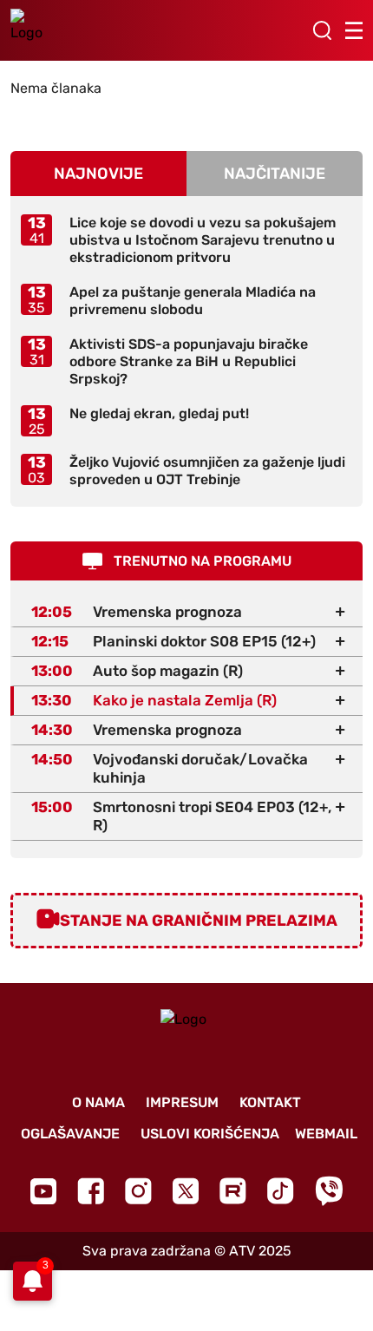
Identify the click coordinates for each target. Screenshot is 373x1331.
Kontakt (270, 1102)
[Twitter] (186, 1190)
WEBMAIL (326, 1133)
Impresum (182, 1102)
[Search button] (321, 30)
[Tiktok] (280, 1190)
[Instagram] (138, 1190)
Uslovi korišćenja (210, 1133)
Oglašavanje (70, 1133)
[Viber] (329, 1191)
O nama (98, 1102)
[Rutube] (232, 1190)
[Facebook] (90, 1190)
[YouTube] (43, 1191)
